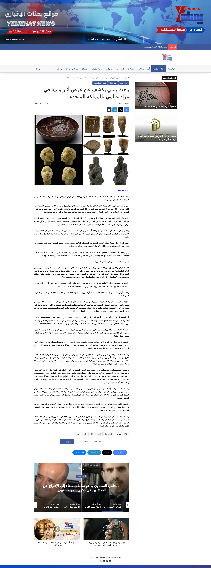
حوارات (109, 68)
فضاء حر (120, 68)
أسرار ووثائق (144, 68)
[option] (81, 487)
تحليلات (131, 68)
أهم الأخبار (113, 83)
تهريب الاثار (94, 434)
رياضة (59, 68)
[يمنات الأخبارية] (149, 58)
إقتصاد (85, 68)
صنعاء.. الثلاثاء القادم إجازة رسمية (161, 106)
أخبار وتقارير (158, 68)
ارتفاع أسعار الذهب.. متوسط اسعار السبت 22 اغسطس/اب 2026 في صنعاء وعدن (81, 487)
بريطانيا (108, 434)
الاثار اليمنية (121, 434)
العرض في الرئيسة (100, 83)
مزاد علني (81, 434)
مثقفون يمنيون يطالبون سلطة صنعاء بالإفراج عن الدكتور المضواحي (144, 47)
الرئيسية (171, 68)
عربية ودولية (97, 68)
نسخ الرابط (67, 442)
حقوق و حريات (72, 68)
